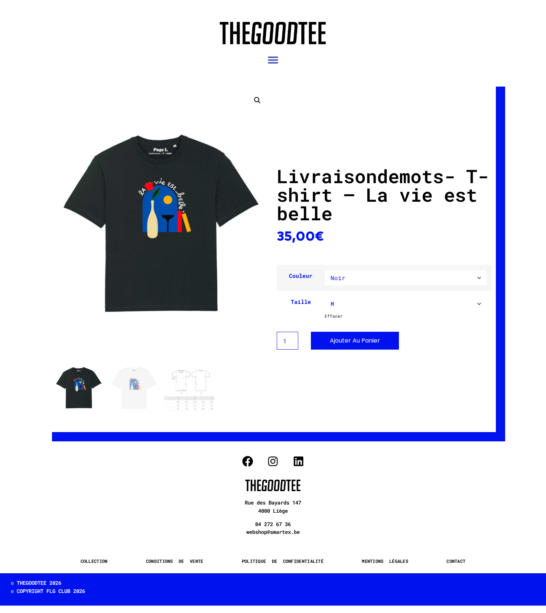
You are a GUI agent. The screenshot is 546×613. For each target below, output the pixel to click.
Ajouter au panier (355, 340)
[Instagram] (273, 461)
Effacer (334, 316)
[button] (273, 60)
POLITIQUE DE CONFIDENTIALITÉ (283, 561)
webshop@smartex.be (273, 531)
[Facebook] (248, 461)
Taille (301, 302)
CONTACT (455, 561)
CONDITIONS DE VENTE (175, 561)
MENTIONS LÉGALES (385, 561)
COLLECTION (94, 561)
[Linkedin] (298, 461)
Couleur (300, 276)
